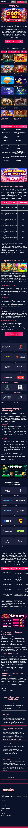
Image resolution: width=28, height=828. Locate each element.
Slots (23, 51)
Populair (3, 51)
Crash (16, 51)
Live (10, 51)
